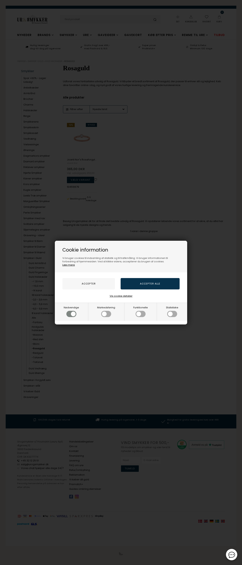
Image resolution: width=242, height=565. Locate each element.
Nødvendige (71, 307)
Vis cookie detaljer (121, 296)
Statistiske (172, 307)
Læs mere (68, 265)
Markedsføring (106, 307)
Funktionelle (140, 307)
